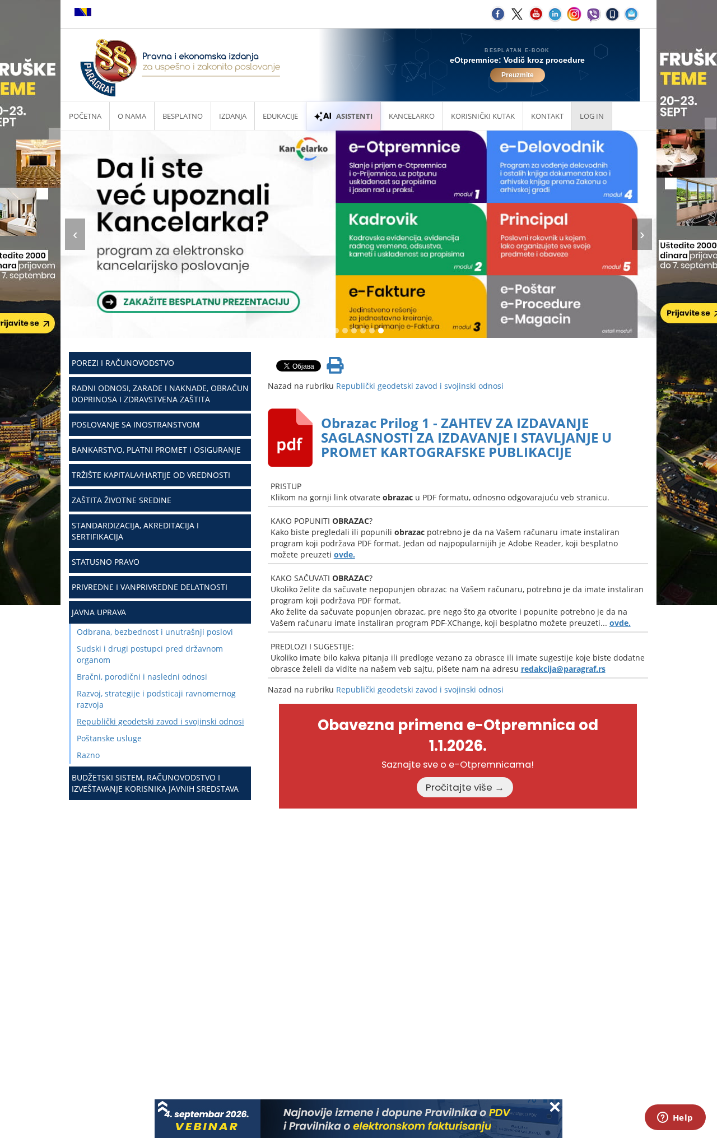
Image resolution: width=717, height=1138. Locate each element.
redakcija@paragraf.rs (563, 668)
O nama (132, 116)
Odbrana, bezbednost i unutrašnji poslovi (155, 631)
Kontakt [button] (547, 116)
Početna (85, 116)
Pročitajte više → (465, 787)
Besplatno (182, 116)
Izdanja (232, 116)
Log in (592, 116)
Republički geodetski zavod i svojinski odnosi (160, 721)
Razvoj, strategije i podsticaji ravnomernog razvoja (156, 699)
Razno (88, 755)
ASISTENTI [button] (354, 116)
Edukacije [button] (280, 116)
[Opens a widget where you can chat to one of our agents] (675, 1118)
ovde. (344, 554)
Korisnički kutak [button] (483, 116)
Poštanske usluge (109, 738)
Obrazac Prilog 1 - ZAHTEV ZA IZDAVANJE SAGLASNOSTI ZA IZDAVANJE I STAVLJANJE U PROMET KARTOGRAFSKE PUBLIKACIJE (466, 438)
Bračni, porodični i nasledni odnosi (142, 676)
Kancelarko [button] (412, 116)
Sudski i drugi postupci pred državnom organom (150, 654)
